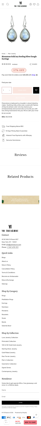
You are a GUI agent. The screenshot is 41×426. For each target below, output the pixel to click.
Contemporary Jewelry (9, 371)
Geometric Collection (9, 364)
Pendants (5, 311)
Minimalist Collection (9, 341)
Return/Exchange (8, 280)
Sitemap (4, 284)
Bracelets (5, 314)
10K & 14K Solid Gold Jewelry (12, 345)
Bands (4, 322)
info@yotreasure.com (13, 245)
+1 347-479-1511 (12, 247)
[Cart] (38, 4)
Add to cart (30, 422)
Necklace (5, 307)
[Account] (30, 4)
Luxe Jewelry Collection (10, 337)
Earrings (4, 303)
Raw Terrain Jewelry (8, 356)
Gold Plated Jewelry (8, 352)
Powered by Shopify (21, 412)
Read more (6, 113)
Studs (4, 318)
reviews (14, 64)
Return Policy (6, 265)
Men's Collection (7, 360)
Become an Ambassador (10, 276)
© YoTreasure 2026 (7, 412)
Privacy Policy (33, 406)
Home (3, 53)
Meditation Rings (7, 299)
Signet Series (6, 368)
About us (5, 261)
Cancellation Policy (8, 269)
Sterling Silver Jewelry (9, 349)
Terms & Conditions (8, 272)
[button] (7, 4)
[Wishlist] (34, 4)
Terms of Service (8, 407)
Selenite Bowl (6, 326)
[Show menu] (2, 4)
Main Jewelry (12, 53)
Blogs (4, 257)
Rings (4, 296)
